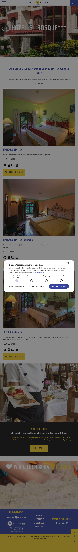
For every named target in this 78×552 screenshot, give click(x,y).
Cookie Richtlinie (38, 272)
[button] (16, 286)
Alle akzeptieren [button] (58, 286)
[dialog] (39, 276)
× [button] (71, 262)
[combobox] (68, 263)
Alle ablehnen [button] (38, 286)
